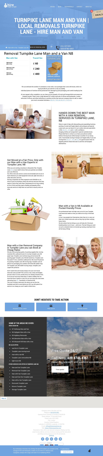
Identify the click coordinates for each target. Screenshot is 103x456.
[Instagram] (51, 439)
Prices (52, 6)
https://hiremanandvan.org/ (53, 428)
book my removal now (37, 47)
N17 (64, 100)
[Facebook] (42, 439)
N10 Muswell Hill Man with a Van (22, 342)
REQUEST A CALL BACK (20, 308)
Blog (59, 6)
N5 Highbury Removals (19, 335)
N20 (51, 100)
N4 (59, 100)
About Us (88, 6)
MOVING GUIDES (82, 308)
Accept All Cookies (67, 452)
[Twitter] (47, 439)
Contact (79, 6)
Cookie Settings (65, 449)
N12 (70, 100)
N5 (61, 100)
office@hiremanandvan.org (53, 426)
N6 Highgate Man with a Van (21, 332)
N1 (54, 100)
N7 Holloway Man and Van (20, 329)
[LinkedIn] (56, 439)
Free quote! (60, 369)
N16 (57, 100)
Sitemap (51, 435)
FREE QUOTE (51, 308)
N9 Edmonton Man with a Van (21, 338)
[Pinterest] (60, 439)
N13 (67, 100)
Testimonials (68, 6)
